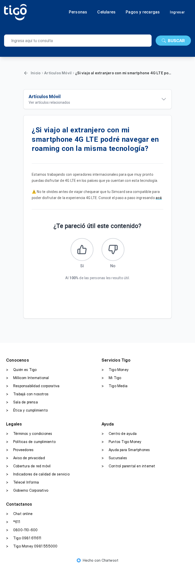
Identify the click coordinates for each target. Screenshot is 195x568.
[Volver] (25, 73)
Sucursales (114, 458)
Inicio (36, 73)
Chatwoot (110, 560)
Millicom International (27, 378)
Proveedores (20, 450)
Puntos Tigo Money (121, 441)
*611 (13, 522)
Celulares (106, 12)
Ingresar (177, 12)
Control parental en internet (128, 466)
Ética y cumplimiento (27, 410)
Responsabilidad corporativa (32, 386)
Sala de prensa (22, 402)
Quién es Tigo (21, 369)
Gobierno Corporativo (27, 490)
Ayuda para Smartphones (126, 450)
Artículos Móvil (58, 73)
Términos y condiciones (29, 433)
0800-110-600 (22, 530)
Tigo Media (114, 386)
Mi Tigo (111, 378)
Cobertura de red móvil (28, 466)
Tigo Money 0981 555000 (31, 546)
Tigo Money (115, 369)
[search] (77, 40)
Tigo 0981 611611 (23, 538)
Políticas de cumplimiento (31, 441)
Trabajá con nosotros (27, 394)
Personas (78, 12)
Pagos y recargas (143, 12)
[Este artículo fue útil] (82, 249)
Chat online (19, 513)
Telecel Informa (22, 482)
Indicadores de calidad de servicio (38, 474)
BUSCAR (176, 40)
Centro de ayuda (119, 433)
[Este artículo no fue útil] (113, 249)
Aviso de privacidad (25, 458)
